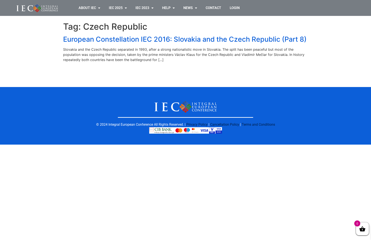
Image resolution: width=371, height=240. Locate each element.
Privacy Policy (197, 124)
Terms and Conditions (258, 124)
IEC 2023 (142, 8)
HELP (166, 8)
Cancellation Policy (224, 124)
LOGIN (235, 8)
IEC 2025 (116, 8)
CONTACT (213, 8)
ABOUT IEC (87, 8)
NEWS (188, 8)
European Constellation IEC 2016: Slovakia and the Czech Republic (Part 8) (185, 39)
